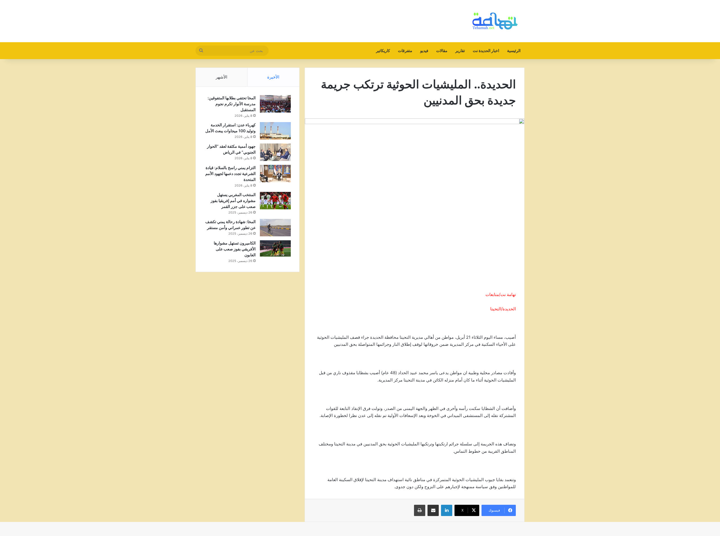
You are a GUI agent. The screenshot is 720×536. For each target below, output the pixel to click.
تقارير (460, 50)
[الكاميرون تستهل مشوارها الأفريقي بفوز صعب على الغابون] (275, 248)
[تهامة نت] (496, 21)
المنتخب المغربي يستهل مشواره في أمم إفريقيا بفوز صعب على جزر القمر (233, 200)
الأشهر (221, 77)
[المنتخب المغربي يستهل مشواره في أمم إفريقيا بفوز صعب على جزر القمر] (275, 200)
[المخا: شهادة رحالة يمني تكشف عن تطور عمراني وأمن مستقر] (275, 227)
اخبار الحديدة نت (486, 50)
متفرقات (405, 50)
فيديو (424, 50)
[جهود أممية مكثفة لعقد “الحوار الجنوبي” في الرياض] (275, 152)
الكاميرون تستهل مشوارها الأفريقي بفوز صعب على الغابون (235, 249)
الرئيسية (514, 50)
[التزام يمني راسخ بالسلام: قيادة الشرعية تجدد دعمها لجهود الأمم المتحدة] (275, 173)
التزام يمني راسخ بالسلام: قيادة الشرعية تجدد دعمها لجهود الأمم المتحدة (230, 173)
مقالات (441, 50)
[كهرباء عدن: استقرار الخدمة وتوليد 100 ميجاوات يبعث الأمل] (275, 131)
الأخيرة (273, 77)
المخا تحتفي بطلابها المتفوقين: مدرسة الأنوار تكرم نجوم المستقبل (232, 103)
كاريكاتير (383, 50)
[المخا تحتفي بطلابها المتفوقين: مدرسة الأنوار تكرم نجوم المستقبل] (275, 104)
